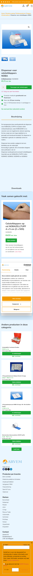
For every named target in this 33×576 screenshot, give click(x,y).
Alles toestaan (16, 298)
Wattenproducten (20, 13)
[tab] (16, 117)
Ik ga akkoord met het (16, 564)
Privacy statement (13, 560)
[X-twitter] (8, 469)
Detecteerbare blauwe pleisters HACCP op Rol (13, 435)
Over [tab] (27, 270)
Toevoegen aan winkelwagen (19, 87)
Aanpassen (15, 304)
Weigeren (16, 309)
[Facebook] (3, 469)
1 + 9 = (6, 569)
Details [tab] (16, 270)
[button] (31, 6)
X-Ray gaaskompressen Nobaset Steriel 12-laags (14, 376)
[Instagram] (6, 469)
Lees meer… (18, 252)
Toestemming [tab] (6, 270)
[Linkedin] (11, 469)
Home (3, 13)
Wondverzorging (10, 13)
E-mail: (6, 544)
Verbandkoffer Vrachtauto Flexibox (10, 347)
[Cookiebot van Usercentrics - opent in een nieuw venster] (23, 265)
